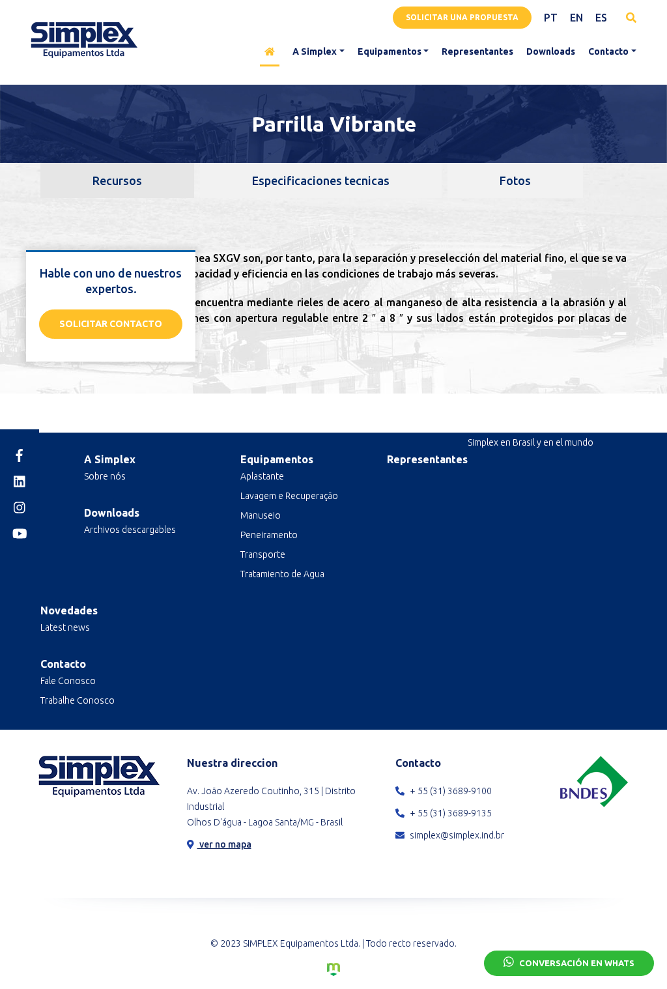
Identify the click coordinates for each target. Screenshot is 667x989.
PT (551, 17)
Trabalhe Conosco (77, 700)
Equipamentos (389, 51)
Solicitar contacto (110, 324)
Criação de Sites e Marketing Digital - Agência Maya (333, 969)
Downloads (550, 51)
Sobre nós (105, 476)
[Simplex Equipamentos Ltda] (84, 40)
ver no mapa (224, 844)
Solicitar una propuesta (462, 17)
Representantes (477, 51)
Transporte (262, 554)
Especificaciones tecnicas (321, 180)
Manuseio (260, 515)
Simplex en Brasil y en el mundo (530, 442)
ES (601, 17)
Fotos (515, 180)
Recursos (117, 180)
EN (576, 17)
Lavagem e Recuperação (289, 496)
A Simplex (314, 51)
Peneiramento (269, 535)
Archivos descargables (130, 529)
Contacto (608, 51)
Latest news (65, 627)
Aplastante (262, 476)
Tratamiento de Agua (282, 574)
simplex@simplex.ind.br (456, 835)
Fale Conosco (68, 681)
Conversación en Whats (575, 963)
